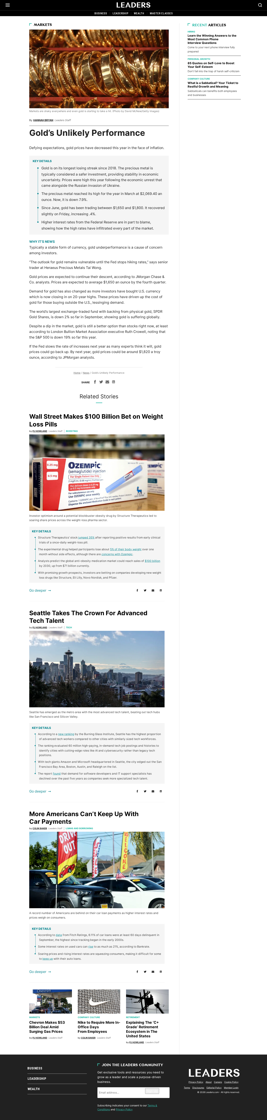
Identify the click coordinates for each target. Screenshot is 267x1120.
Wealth (139, 13)
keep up (48, 958)
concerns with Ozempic (117, 554)
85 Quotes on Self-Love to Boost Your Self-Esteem (211, 65)
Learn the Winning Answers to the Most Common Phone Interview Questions (212, 39)
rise (90, 946)
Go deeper (37, 590)
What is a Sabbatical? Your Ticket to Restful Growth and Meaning (213, 84)
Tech (69, 627)
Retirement (133, 1017)
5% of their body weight (125, 549)
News (86, 372)
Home (77, 372)
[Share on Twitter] (101, 382)
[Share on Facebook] (95, 382)
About (209, 1082)
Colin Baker (40, 828)
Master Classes (161, 13)
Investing (72, 431)
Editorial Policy (214, 1087)
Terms (187, 1087)
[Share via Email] (107, 382)
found (57, 773)
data (59, 935)
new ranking (66, 734)
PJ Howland (40, 431)
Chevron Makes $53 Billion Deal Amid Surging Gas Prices (47, 1027)
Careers (218, 1082)
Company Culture (89, 1017)
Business (100, 13)
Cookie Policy (231, 1082)
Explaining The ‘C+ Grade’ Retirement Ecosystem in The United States (142, 1029)
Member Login (231, 1087)
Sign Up (152, 1091)
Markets (43, 25)
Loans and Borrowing (79, 828)
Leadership (120, 13)
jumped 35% (86, 537)
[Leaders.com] (133, 5)
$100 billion (152, 561)
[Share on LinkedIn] (113, 382)
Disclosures (198, 1087)
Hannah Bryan (43, 120)
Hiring (191, 31)
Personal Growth (199, 59)
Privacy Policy (124, 1109)
